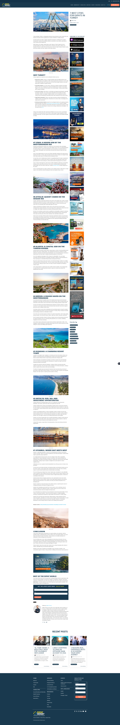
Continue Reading (46, 666)
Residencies (72, 327)
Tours (62, 680)
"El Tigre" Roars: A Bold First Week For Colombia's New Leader (41, 650)
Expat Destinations (73, 24)
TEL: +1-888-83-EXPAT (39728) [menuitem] (115, 1)
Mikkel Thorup (73, 20)
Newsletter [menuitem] (49, 706)
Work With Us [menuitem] (35, 698)
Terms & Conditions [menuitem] (36, 717)
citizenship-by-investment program (53, 103)
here (43, 107)
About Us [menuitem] (35, 680)
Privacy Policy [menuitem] (42, 717)
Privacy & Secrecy (73, 343)
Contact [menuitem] (34, 684)
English (62, 691)
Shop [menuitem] (48, 704)
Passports (72, 331)
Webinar (48, 700)
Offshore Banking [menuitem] (50, 680)
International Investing (74, 338)
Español (62, 693)
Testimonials (35, 682)
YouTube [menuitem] (48, 698)
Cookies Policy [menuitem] (47, 717)
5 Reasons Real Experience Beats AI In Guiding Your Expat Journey (78, 651)
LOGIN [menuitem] (109, 1)
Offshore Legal (73, 340)
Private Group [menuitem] (49, 702)
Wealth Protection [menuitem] (36, 694)
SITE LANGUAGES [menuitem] (65, 688)
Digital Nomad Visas (74, 336)
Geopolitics (72, 329)
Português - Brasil (64, 695)
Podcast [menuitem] (48, 694)
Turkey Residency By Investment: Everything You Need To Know (53, 504)
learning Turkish (56, 165)
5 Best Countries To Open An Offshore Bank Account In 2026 (60, 650)
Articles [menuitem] (48, 696)
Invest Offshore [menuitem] (36, 696)
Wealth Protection (74, 664)
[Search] (109, 5)
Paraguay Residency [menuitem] (51, 682)
